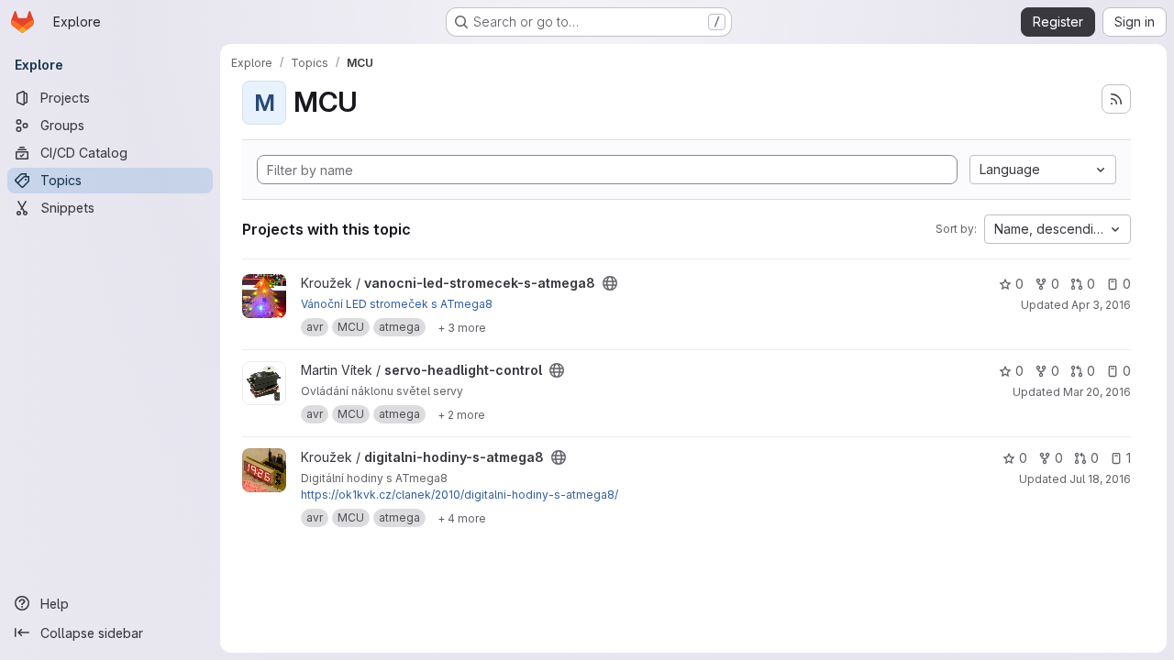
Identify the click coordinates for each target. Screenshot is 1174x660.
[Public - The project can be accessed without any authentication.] (610, 283)
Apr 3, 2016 (1101, 305)
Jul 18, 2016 (1100, 479)
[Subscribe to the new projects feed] (1116, 99)
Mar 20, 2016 (1097, 392)
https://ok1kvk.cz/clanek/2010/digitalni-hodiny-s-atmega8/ (459, 494)
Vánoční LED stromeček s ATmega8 (397, 304)
